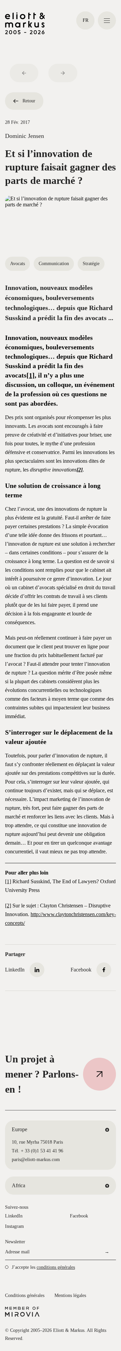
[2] (8, 905)
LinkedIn (14, 1215)
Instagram (14, 1226)
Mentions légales (70, 1295)
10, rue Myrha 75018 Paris (37, 1142)
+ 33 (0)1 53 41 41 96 (42, 1150)
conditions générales (56, 1267)
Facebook (79, 1215)
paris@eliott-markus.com (36, 1159)
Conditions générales (24, 1295)
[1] (31, 375)
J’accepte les (43, 1267)
